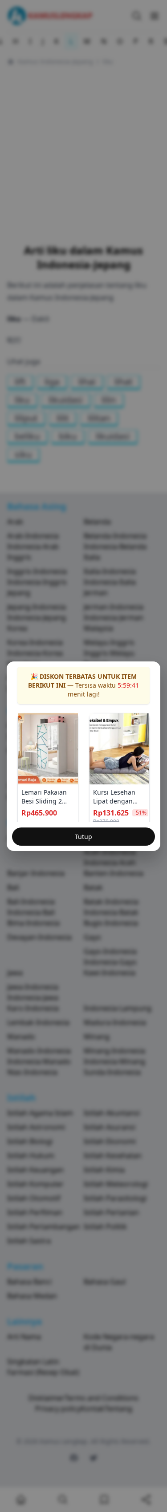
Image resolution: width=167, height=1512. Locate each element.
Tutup (83, 836)
